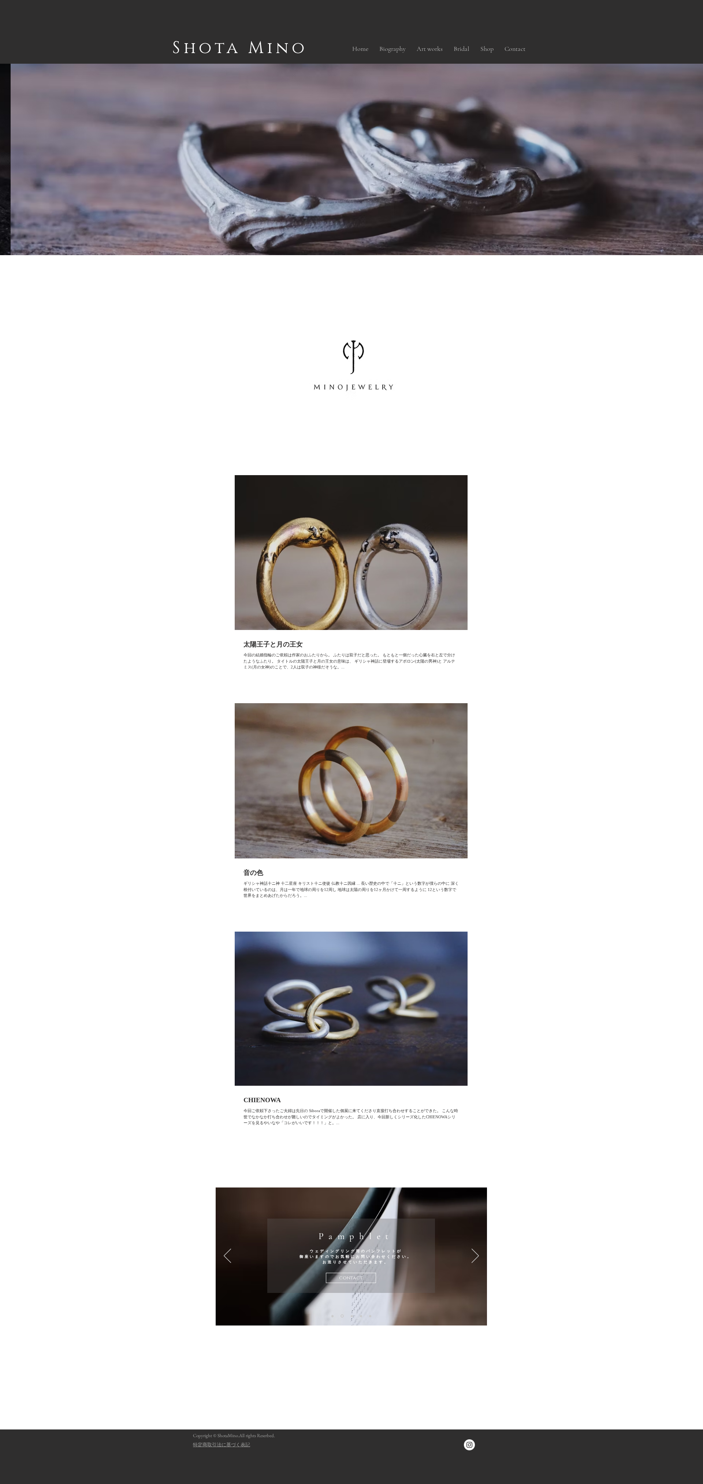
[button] (429, 48)
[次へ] (475, 1256)
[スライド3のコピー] (342, 1316)
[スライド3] (332, 1316)
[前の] (227, 1256)
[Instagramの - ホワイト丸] (469, 1444)
